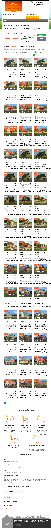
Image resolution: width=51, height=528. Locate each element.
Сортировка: (7, 46)
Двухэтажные (32, 52)
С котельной (32, 37)
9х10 (35, 49)
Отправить (7, 497)
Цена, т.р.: (15, 33)
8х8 (26, 49)
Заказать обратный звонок (37, 5)
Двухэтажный (25, 41)
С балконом (32, 39)
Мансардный (25, 38)
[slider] (5, 38)
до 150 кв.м (6, 54)
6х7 (8, 49)
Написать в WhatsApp (37, 4)
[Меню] (5, 21)
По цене (26, 46)
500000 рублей (21, 54)
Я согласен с (17, 486)
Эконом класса (28, 54)
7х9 (23, 49)
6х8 (11, 49)
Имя (5, 459)
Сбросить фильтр (41, 38)
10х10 (39, 49)
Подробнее (16, 77)
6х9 (14, 49)
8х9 (29, 49)
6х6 (5, 49)
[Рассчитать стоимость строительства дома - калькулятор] (32, 17)
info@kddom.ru (7, 15)
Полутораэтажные (23, 52)
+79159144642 (38, 2)
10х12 (43, 49)
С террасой (32, 35)
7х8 (20, 49)
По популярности (33, 46)
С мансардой (15, 52)
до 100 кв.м (39, 52)
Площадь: (7, 33)
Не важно (23, 34)
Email (5, 470)
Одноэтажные (7, 52)
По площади (21, 46)
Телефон (6, 464)
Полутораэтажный (26, 39)
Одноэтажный (25, 36)
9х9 (32, 49)
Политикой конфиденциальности (20, 486)
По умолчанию (13, 46)
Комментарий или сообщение (11, 475)
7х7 (17, 49)
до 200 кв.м (13, 54)
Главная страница (8, 25)
